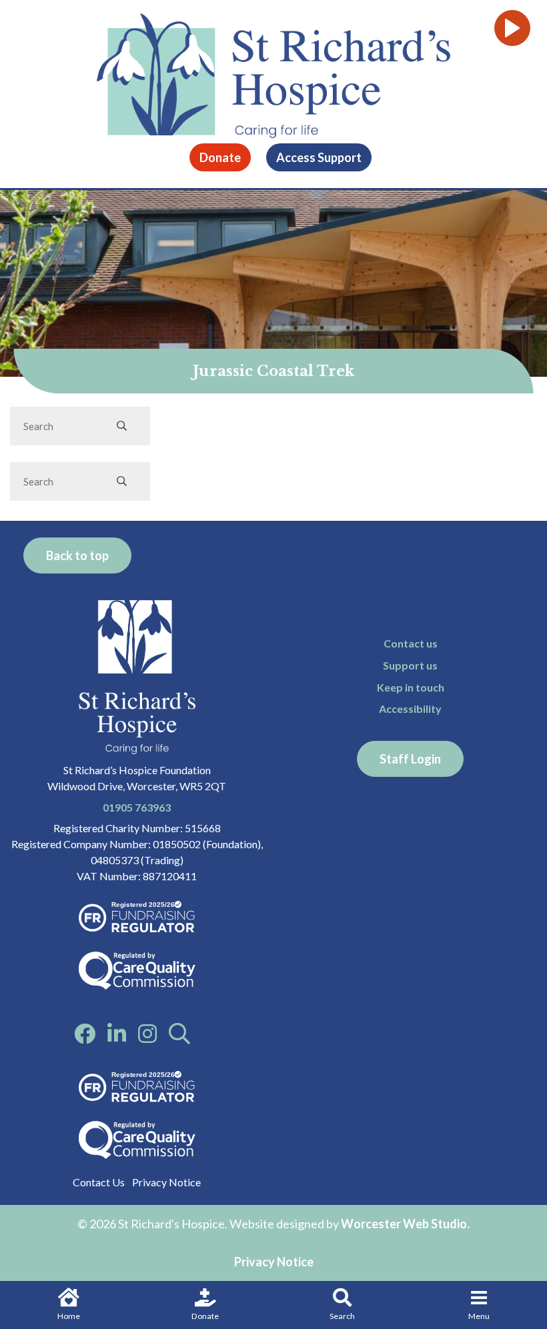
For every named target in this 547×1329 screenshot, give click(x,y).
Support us (410, 665)
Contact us (411, 643)
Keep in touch (410, 687)
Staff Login (410, 759)
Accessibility (410, 708)
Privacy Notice (166, 1182)
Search (342, 1316)
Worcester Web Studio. (405, 1223)
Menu (479, 1316)
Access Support (319, 157)
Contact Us (99, 1182)
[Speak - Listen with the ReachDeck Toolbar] (512, 28)
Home (68, 1316)
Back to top (77, 555)
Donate (205, 1316)
